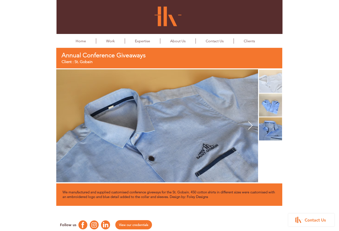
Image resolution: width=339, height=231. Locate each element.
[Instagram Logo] (94, 224)
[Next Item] (250, 125)
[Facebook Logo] (82, 224)
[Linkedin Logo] (105, 224)
